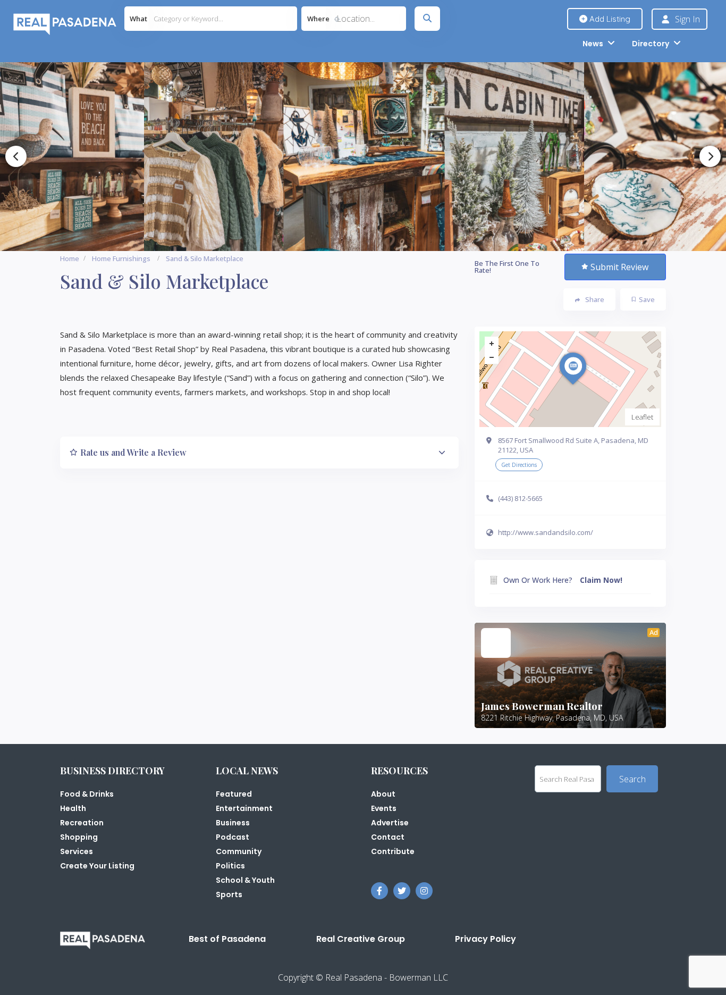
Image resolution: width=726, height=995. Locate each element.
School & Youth (245, 880)
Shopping (79, 837)
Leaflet (642, 417)
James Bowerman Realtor (542, 706)
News (593, 43)
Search (632, 779)
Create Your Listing (97, 865)
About (383, 794)
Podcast (232, 837)
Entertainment (244, 808)
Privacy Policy (485, 939)
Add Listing (608, 19)
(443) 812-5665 (520, 498)
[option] (217, 156)
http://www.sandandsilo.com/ (545, 532)
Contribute (393, 851)
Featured (234, 794)
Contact (387, 837)
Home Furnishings (121, 258)
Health (73, 808)
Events (383, 808)
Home (69, 258)
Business (233, 822)
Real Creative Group (360, 939)
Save (647, 299)
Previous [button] (16, 156)
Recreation (82, 822)
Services (76, 851)
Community (238, 851)
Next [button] (710, 156)
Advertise (390, 822)
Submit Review (619, 267)
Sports (229, 894)
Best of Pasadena (227, 939)
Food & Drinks (87, 794)
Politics (230, 865)
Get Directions (519, 465)
